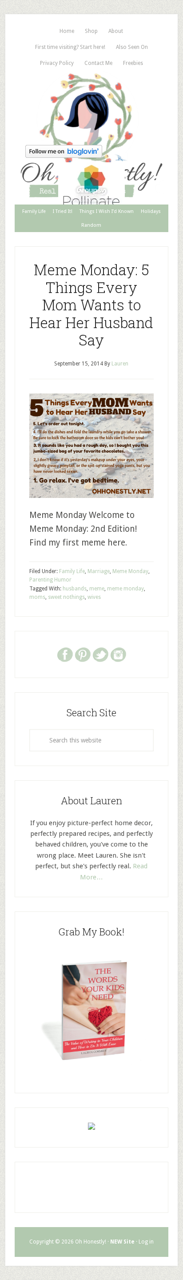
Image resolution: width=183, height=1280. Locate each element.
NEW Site (122, 1242)
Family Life (72, 571)
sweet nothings (66, 597)
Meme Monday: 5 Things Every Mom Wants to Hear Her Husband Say (91, 304)
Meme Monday (130, 571)
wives (94, 597)
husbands (75, 589)
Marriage (99, 571)
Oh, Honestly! (91, 106)
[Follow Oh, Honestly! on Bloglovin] (63, 155)
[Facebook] (65, 654)
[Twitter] (100, 654)
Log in (146, 1242)
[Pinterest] (83, 654)
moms (37, 597)
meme (96, 589)
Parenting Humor (50, 580)
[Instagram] (118, 654)
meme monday (125, 589)
